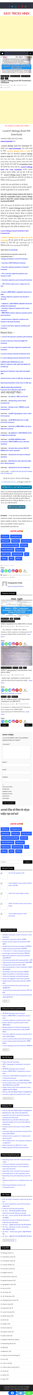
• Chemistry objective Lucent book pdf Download (16, 280)
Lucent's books (26, 76)
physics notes (6, 1332)
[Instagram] (13, 570)
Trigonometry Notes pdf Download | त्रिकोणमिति (17, 962)
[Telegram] (9, 570)
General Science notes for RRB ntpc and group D (16, 378)
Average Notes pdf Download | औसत (13, 965)
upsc (4, 1379)
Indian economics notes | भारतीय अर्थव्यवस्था (16, 1080)
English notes (6, 1273)
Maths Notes (4, 619)
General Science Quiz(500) (10, 545)
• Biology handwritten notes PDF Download (14, 259)
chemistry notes (7, 1257)
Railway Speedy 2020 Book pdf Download (15, 1147)
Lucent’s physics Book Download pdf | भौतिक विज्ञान (6, 725)
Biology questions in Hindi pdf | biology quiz (16, 1027)
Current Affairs (7, 1265)
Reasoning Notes (7, 1343)
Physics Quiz (6, 554)
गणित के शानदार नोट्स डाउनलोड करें (11, 387)
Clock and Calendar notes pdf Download (15, 976)
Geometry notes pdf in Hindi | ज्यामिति (14, 939)
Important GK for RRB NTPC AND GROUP (13, 390)
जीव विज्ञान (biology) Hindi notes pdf (13, 1013)
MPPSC (18, 558)
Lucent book (26, 575)
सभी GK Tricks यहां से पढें (16, 507)
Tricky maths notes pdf (7, 621)
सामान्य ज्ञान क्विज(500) (7, 549)
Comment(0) (6, 87)
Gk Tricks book (7, 1296)
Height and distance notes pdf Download (15, 974)
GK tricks (5, 1292)
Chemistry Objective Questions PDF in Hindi (16, 1020)
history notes (6, 1304)
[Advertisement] (16, 32)
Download (14, 250)
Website (5, 777)
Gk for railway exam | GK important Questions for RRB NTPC (15, 700)
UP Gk (4, 1371)
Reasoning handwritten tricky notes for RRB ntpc (16, 383)
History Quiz (5, 541)
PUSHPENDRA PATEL (8, 482)
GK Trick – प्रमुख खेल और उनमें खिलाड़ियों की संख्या (17, 1236)
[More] (20, 570)
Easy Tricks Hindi (16, 13)
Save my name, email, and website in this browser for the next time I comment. (7, 792)
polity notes (6, 1336)
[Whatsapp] (6, 570)
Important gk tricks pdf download (13, 1208)
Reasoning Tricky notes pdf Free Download (16, 1171)
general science (15, 76)
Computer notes (7, 1261)
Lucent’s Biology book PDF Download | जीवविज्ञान (17, 1046)
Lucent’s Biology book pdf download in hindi (16, 358)
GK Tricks (24, 545)
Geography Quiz (16, 536)
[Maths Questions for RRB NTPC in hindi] (16, 607)
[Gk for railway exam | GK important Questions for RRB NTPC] (16, 693)
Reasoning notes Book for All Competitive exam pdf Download (29, 725)
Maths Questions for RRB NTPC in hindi (16, 624)
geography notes (6, 667)
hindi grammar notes (9, 1300)
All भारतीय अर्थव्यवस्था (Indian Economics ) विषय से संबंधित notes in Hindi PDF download (15, 441)
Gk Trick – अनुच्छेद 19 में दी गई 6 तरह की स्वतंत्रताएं (16, 1225)
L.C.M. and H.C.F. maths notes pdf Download (16, 951)
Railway (4, 558)
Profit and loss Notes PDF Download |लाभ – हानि (17, 960)
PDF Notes (5, 536)
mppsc (4, 1324)
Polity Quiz (15, 541)
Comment (6, 744)
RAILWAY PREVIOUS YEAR (9, 1340)
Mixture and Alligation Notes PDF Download (16, 979)
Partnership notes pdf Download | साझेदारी (15, 972)
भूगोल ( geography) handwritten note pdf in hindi (16, 671)
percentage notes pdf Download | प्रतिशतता (16, 953)
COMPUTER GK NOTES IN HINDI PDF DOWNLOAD (16, 472)
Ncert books (6, 1328)
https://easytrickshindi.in (16, 586)
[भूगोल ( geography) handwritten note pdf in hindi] (16, 656)
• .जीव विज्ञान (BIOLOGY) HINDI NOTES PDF (15, 285)
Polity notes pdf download (10, 1062)
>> (8, 1001)
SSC (6, 78)
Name (4, 762)
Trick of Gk (5, 1363)
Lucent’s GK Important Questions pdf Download (17, 337)
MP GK (4, 1320)
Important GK (6, 1308)
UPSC (11, 558)
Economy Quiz (26, 541)
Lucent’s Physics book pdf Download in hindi (16, 354)
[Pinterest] (16, 570)
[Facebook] (2, 570)
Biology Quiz (20, 549)
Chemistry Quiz (17, 554)
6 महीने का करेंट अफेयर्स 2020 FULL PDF (12, 362)
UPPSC (4, 1375)
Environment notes (8, 1276)
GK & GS (15, 667)
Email (4, 770)
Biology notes (11, 575)
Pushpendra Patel (21, 85)
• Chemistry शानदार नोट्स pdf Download (13, 263)
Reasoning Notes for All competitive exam (15, 1173)
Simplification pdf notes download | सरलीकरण (17, 946)
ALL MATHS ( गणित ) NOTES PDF (18, 397)
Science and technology (10, 1355)
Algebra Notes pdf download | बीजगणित (14, 949)
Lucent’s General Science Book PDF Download (16, 1039)
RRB (2, 78)
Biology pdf (19, 575)
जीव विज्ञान (12, 577)
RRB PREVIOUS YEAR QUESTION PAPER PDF (15, 1113)
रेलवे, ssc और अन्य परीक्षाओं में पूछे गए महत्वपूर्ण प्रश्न (17, 1092)
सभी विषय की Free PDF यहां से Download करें (16, 487)
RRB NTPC (17, 619)
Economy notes (7, 1269)
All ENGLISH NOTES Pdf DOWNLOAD (19, 467)
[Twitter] (20, 1391)
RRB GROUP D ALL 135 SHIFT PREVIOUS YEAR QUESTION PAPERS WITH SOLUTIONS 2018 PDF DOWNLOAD (16, 1122)
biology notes (5, 76)
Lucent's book (5, 577)
